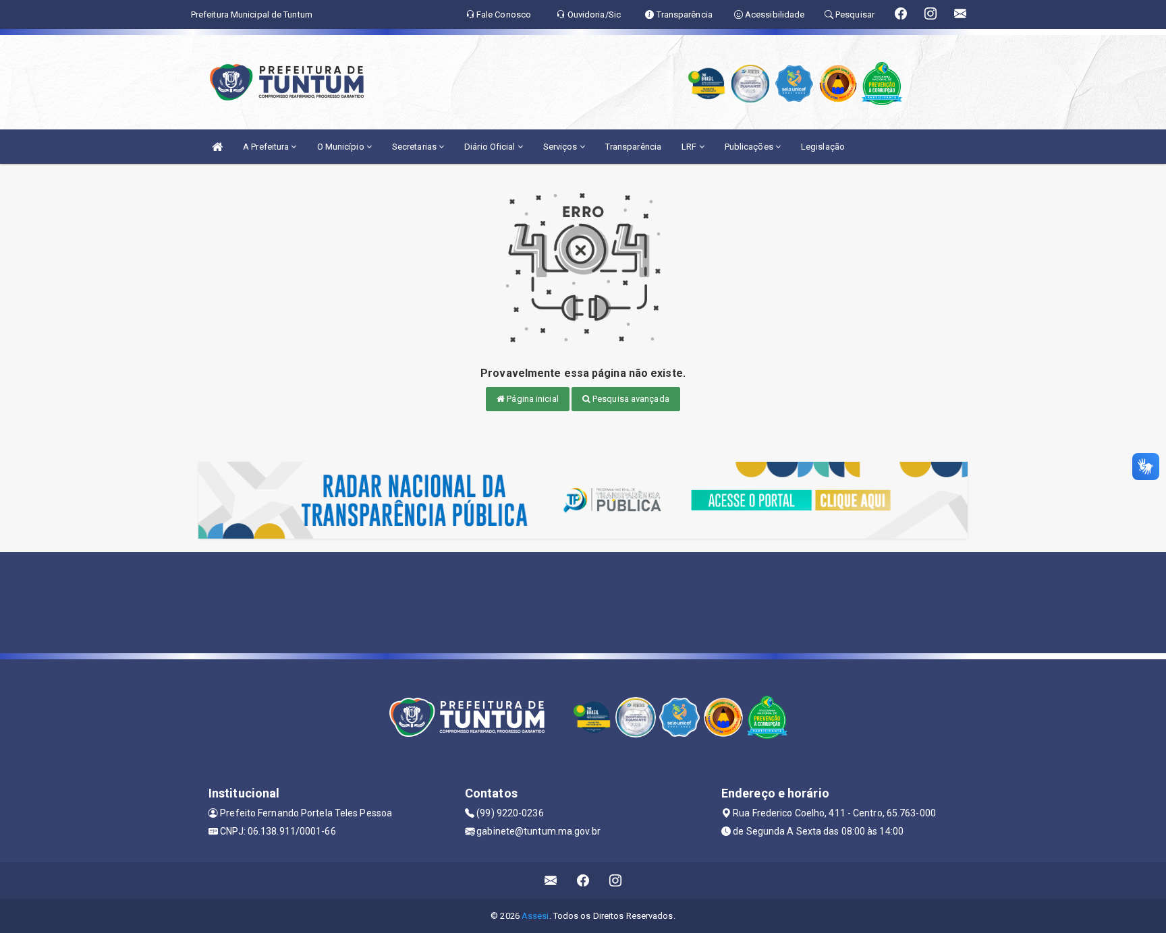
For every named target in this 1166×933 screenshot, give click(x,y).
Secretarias (415, 147)
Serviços (561, 147)
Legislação (823, 147)
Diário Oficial (491, 147)
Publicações (750, 147)
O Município (341, 147)
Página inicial (532, 399)
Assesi (535, 916)
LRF (690, 147)
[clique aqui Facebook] (583, 881)
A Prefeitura (267, 147)
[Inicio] (217, 146)
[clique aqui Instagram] (616, 881)
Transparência (633, 147)
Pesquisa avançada (629, 399)
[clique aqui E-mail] (551, 881)
